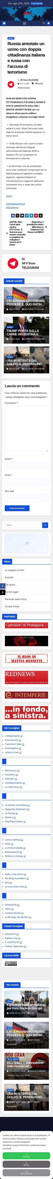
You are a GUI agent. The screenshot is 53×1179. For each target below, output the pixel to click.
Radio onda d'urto (14, 874)
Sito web (9, 491)
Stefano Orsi (11, 938)
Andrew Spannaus (14, 946)
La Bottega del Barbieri (17, 917)
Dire (7, 882)
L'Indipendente (13, 735)
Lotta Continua (13, 839)
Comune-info (12, 740)
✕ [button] (49, 1135)
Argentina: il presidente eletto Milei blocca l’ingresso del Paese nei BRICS (35, 227)
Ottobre (9, 817)
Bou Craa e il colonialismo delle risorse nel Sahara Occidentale (25, 1066)
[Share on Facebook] (2, 586)
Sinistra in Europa (14, 856)
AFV (26, 13)
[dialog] (26, 1155)
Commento (11, 403)
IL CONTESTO (12, 942)
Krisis (8, 843)
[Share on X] (2, 592)
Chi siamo (10, 584)
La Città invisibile (14, 847)
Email (8, 475)
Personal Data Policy (16, 599)
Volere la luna (12, 752)
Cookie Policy (12, 606)
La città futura (12, 786)
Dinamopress (12, 748)
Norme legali (11, 592)
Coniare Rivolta (13, 913)
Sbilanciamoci (12, 852)
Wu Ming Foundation (16, 878)
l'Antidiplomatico (14, 782)
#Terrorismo (24, 87)
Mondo (11, 38)
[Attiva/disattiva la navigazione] (25, 23)
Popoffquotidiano (14, 821)
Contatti (9, 577)
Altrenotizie (11, 904)
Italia (10, 1001)
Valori (8, 908)
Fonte (9, 196)
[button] (44, 23)
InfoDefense (12, 207)
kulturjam (10, 778)
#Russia (39, 83)
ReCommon (11, 770)
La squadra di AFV (14, 570)
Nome (9, 458)
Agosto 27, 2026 (17, 1013)
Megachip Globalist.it (16, 809)
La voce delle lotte (15, 886)
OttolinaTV (10, 934)
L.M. (32, 1013)
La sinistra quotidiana (16, 805)
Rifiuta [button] (26, 1165)
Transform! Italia (13, 744)
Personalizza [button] (26, 1173)
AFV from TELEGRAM (29, 80)
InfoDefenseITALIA (15, 203)
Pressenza (10, 774)
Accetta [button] (26, 1156)
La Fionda (10, 813)
